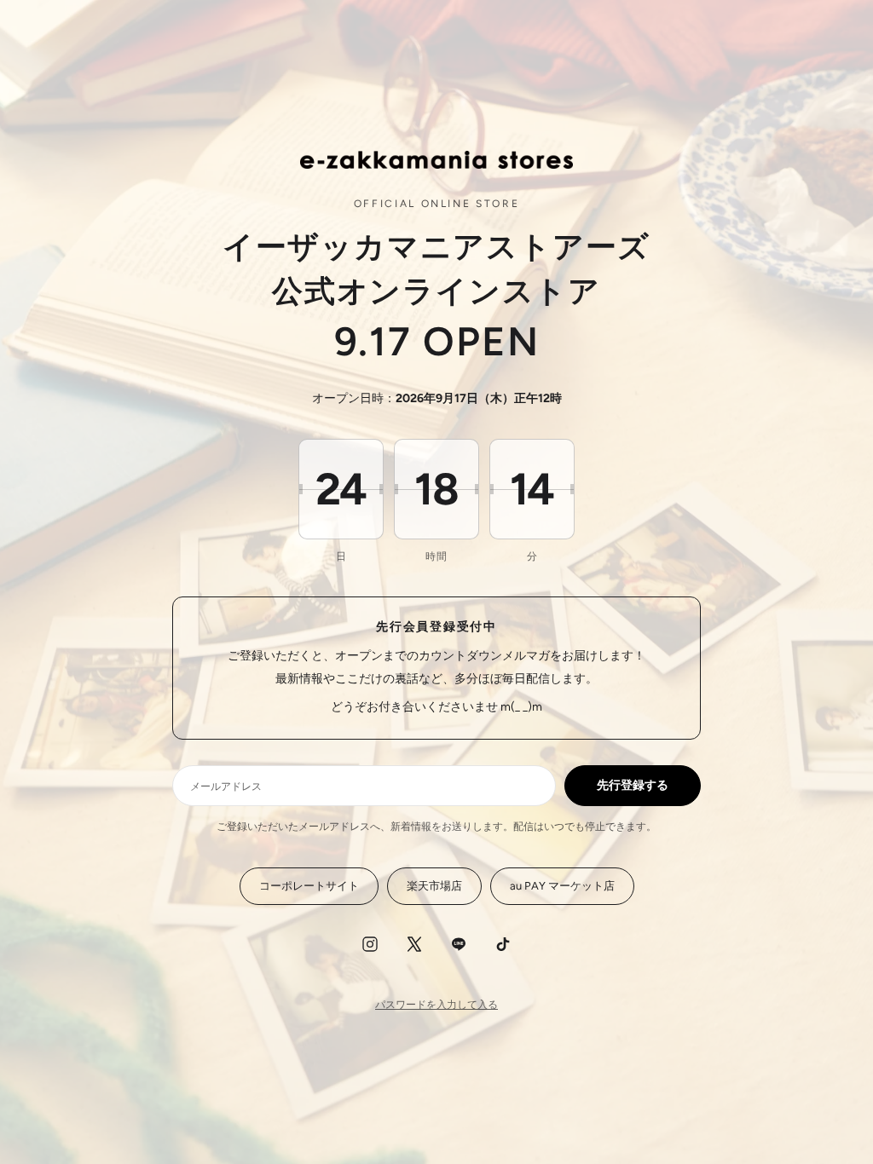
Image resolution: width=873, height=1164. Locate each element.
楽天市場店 (434, 885)
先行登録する (632, 785)
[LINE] (458, 944)
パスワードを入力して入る (436, 1005)
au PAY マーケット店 (562, 885)
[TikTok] (503, 944)
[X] (414, 944)
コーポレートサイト (309, 885)
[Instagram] (370, 944)
